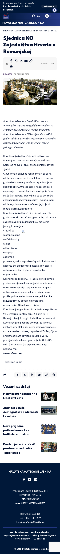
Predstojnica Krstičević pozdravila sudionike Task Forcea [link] (19, 448)
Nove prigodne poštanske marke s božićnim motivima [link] (16, 430)
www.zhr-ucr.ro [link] (12, 353)
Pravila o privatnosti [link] (13, 6)
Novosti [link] (7, 74)
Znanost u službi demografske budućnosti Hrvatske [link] (20, 412)
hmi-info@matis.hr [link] (33, 522)
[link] (54, 10)
